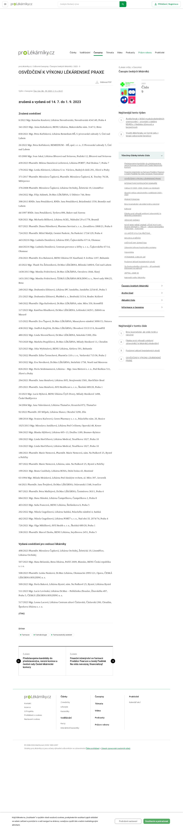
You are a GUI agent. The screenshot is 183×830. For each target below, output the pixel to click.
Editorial (127, 209)
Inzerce (27, 707)
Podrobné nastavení (128, 821)
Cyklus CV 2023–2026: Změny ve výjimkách (142, 188)
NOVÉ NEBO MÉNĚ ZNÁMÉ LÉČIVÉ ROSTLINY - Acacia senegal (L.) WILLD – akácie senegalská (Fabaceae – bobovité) (144, 227)
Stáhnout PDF (106, 82)
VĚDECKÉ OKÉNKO (132, 220)
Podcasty (130, 52)
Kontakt (27, 703)
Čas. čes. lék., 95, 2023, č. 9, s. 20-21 (48, 91)
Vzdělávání (85, 52)
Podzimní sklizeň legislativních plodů (139, 261)
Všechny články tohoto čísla (136, 155)
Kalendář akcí (135, 702)
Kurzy (63, 723)
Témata (110, 52)
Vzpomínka (129, 252)
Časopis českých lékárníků (61, 66)
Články (73, 52)
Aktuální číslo (128, 300)
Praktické (159, 52)
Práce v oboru (145, 52)
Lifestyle (64, 707)
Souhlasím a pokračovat (156, 821)
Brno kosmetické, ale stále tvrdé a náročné (141, 204)
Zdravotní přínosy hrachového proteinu (140, 247)
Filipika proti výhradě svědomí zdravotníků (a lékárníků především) (142, 214)
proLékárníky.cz (25, 66)
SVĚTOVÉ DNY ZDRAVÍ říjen (135, 243)
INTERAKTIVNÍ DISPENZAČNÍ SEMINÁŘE (140, 183)
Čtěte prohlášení (92, 748)
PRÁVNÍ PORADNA (132, 199)
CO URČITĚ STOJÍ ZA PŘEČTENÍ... (137, 233)
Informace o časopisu (133, 307)
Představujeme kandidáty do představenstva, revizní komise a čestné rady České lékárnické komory (40, 663)
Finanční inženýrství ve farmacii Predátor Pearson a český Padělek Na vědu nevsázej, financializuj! (88, 661)
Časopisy (98, 52)
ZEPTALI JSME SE (131, 273)
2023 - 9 (77, 66)
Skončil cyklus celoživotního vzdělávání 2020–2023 (143, 194)
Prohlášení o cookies (33, 715)
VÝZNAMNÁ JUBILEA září (134, 257)
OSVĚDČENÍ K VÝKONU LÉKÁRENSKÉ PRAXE (142, 179)
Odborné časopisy (40, 66)
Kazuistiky (65, 711)
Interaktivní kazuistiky (70, 728)
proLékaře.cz (16, 5)
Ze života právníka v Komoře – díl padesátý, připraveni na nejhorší (142, 267)
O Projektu (28, 711)
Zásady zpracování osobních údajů (115, 748)
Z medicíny (65, 702)
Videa (119, 52)
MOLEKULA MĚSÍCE (132, 238)
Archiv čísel (127, 293)
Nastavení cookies (32, 719)
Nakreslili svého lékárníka (134, 278)
